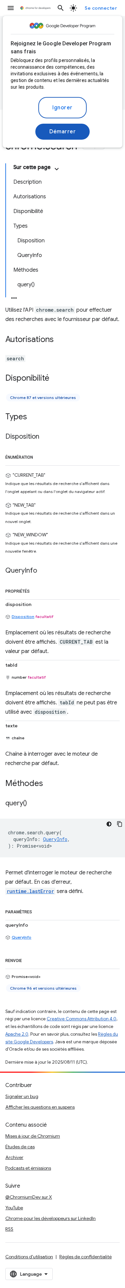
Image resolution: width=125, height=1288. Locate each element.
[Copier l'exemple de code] (119, 824)
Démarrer (62, 131)
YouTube (14, 1208)
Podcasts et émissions (28, 1168)
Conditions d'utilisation (29, 1256)
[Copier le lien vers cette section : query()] (33, 803)
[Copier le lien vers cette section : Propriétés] (36, 590)
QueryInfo (21, 937)
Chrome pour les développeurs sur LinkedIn (50, 1218)
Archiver (14, 1157)
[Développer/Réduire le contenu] (57, 169)
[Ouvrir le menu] (10, 8)
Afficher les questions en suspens (40, 1107)
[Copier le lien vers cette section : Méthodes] (49, 784)
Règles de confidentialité (85, 1256)
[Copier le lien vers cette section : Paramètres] (38, 911)
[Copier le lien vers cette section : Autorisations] (60, 340)
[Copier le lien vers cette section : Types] (33, 417)
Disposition (23, 616)
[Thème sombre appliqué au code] (109, 824)
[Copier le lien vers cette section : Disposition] (46, 437)
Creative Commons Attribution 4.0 (81, 1019)
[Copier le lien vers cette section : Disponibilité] (56, 379)
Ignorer (62, 107)
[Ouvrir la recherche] (61, 8)
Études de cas (20, 1147)
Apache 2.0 (16, 1034)
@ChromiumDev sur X (28, 1197)
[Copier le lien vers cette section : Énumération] (39, 456)
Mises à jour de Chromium (32, 1136)
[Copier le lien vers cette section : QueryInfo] (43, 571)
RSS (9, 1229)
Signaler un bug (21, 1096)
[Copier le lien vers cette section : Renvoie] (28, 959)
